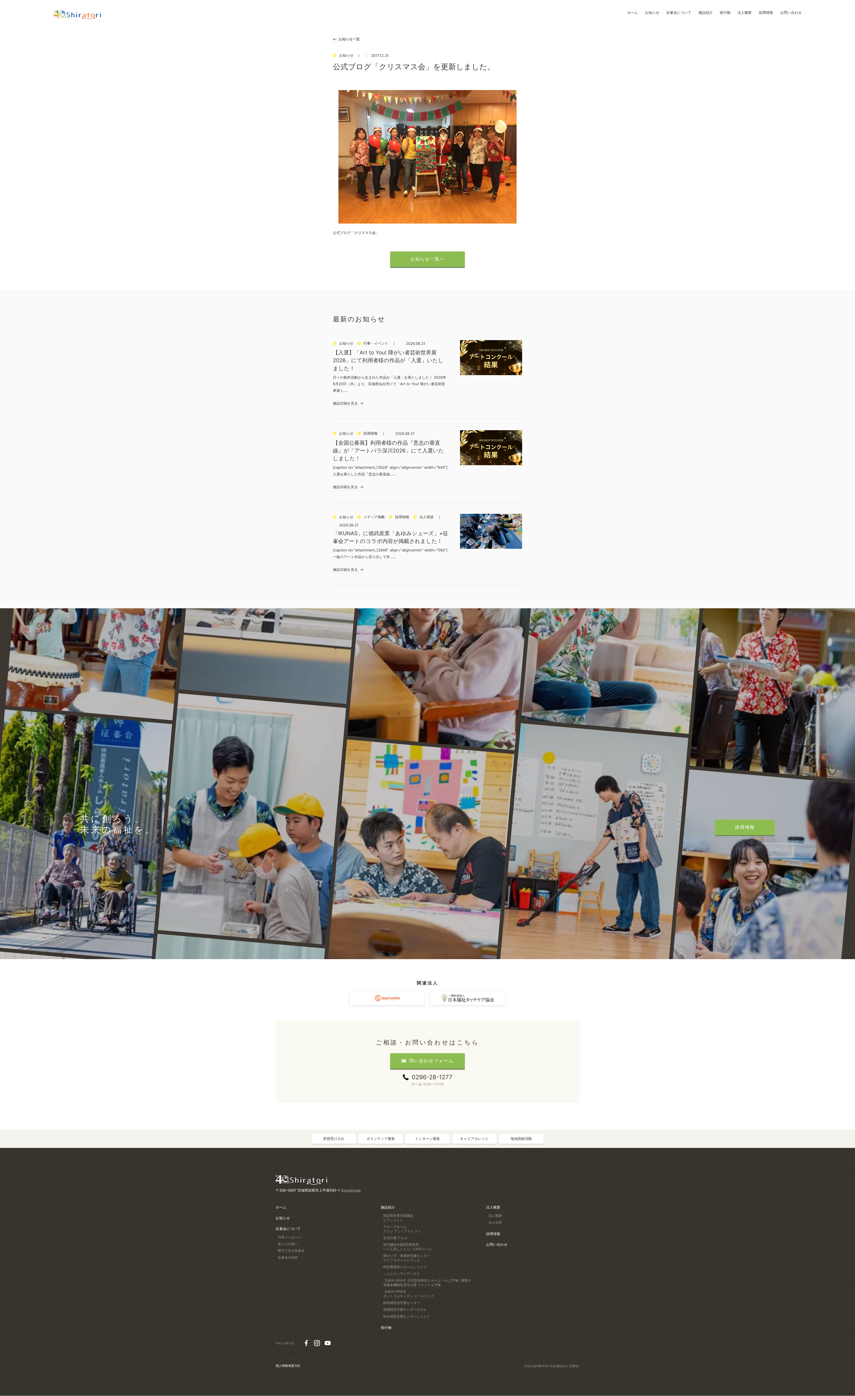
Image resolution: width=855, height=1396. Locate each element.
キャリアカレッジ (474, 1138)
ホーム (281, 1207)
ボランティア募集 (380, 1138)
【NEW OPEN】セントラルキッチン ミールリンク (408, 1294)
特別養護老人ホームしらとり (405, 1267)
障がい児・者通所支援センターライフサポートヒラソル (406, 1258)
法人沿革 (495, 1223)
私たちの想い (288, 1244)
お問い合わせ (496, 1244)
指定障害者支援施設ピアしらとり (398, 1218)
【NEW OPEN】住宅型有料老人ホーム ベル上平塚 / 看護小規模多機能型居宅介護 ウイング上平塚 (427, 1283)
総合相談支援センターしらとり (406, 1316)
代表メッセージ (289, 1237)
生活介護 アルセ (395, 1238)
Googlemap (351, 1190)
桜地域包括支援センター (401, 1303)
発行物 (386, 1327)
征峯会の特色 (288, 1258)
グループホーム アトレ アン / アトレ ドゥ (402, 1229)
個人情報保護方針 (288, 1365)
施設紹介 (388, 1207)
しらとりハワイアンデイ (401, 1274)
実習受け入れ (333, 1138)
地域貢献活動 (521, 1138)
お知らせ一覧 (349, 39)
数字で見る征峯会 (291, 1251)
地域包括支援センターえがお (405, 1310)
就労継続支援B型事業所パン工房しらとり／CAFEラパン (407, 1247)
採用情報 (493, 1234)
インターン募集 (427, 1138)
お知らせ (283, 1218)
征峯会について (288, 1228)
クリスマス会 (365, 232)
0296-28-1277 (432, 1077)
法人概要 (493, 1207)
